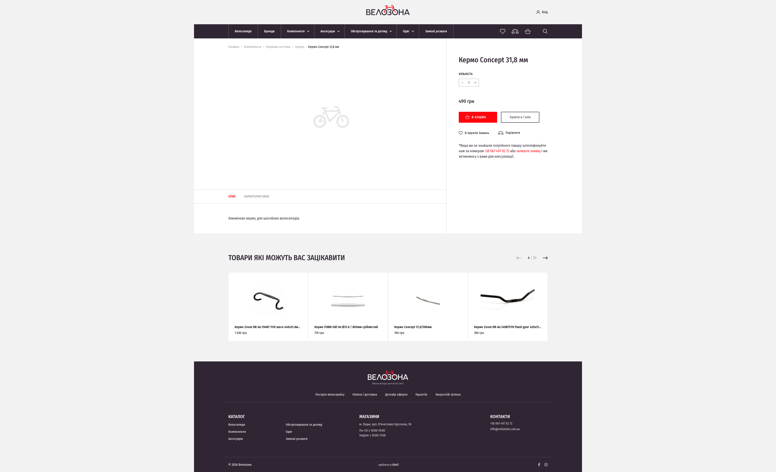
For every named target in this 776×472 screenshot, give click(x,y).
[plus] (475, 83)
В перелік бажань (477, 133)
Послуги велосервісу (329, 394)
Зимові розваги (297, 439)
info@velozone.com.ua (505, 429)
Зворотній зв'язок (448, 394)
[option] (331, 116)
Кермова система (278, 47)
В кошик (479, 117)
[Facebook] (539, 464)
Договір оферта (396, 394)
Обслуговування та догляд (304, 425)
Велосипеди (236, 425)
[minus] (462, 83)
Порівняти (513, 133)
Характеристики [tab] (256, 196)
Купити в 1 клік (520, 117)
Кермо (299, 47)
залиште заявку (528, 151)
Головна (233, 47)
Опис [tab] (232, 196)
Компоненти (252, 47)
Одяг (289, 432)
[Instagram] (546, 465)
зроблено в (385, 465)
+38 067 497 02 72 (497, 151)
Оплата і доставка (364, 394)
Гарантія (421, 394)
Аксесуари (235, 439)
